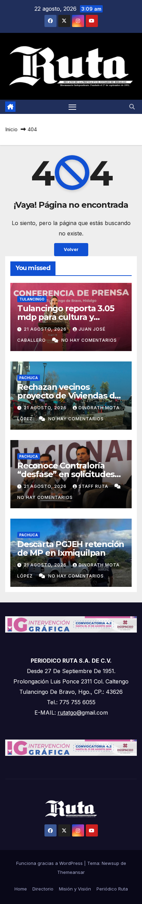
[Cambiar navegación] (72, 107)
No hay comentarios (89, 340)
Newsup (110, 863)
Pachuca (28, 378)
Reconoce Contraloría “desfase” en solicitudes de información (65, 474)
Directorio (42, 889)
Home (20, 889)
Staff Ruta (94, 486)
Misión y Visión (75, 889)
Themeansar (71, 872)
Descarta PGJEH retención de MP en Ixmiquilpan (70, 548)
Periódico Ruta (112, 889)
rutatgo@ (70, 712)
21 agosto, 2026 (46, 329)
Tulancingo (31, 299)
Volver (71, 249)
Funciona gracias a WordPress (50, 863)
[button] (132, 106)
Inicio (11, 129)
